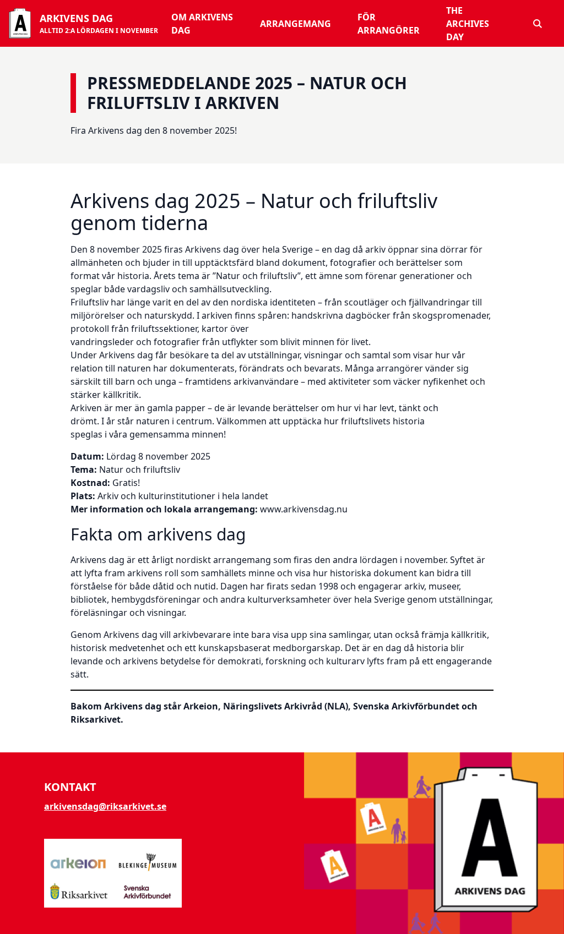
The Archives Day (467, 23)
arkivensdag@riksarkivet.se (105, 806)
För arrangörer (388, 23)
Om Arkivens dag (202, 23)
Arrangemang (295, 24)
